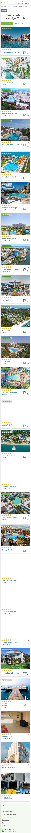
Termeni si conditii (7, 811)
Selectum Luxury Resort (11, 52)
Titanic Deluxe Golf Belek (11, 269)
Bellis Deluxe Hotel (9, 177)
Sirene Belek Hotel (8, 456)
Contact (4, 826)
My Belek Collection (9, 486)
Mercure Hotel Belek (9, 581)
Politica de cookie (7, 817)
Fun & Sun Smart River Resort (10, 705)
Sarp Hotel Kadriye (9, 611)
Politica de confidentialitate (10, 814)
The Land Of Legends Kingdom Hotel (9, 393)
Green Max (6, 362)
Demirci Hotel (7, 736)
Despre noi (5, 808)
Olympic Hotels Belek (10, 642)
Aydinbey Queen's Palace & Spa (12, 145)
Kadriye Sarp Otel (8, 767)
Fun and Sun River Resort (11, 673)
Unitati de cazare (7, 23)
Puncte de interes (19, 23)
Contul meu (5, 820)
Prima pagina (3, 6)
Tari (9, 6)
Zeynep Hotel (7, 550)
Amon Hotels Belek (9, 238)
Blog (3, 823)
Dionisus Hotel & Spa (9, 208)
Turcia (12, 6)
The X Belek (6, 300)
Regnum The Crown (9, 331)
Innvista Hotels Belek (10, 114)
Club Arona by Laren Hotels (9, 518)
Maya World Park (8, 425)
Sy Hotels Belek (7, 83)
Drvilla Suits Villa (8, 798)
